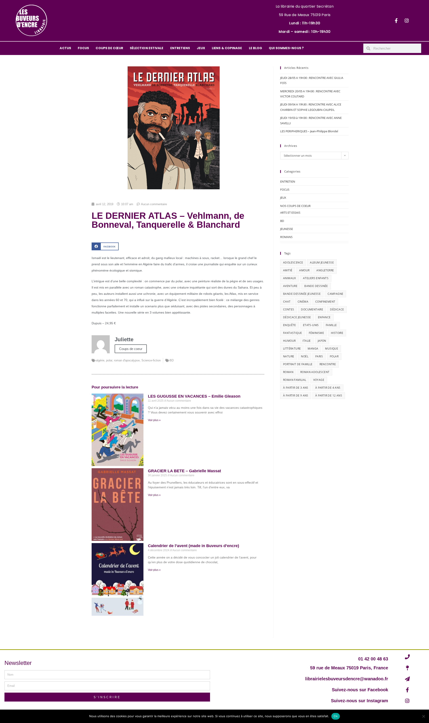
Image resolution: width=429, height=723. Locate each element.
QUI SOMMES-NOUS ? (286, 48)
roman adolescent (314, 372)
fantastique (292, 333)
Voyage (318, 380)
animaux (289, 278)
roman (288, 372)
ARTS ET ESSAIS (290, 213)
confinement (325, 302)
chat (287, 302)
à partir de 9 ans (295, 395)
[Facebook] (396, 20)
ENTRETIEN (287, 181)
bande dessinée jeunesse (302, 294)
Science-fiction (151, 360)
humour (289, 341)
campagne (335, 294)
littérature (292, 348)
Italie (307, 341)
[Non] (423, 716)
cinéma (303, 302)
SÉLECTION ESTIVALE (147, 48)
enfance (324, 317)
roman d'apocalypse (127, 360)
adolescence (293, 262)
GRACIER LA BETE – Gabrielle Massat (184, 471)
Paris (319, 356)
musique (331, 348)
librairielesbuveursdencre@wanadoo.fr (346, 678)
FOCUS (83, 48)
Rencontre (328, 364)
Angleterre (325, 270)
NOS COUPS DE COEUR (295, 206)
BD (172, 360)
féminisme (316, 333)
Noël (304, 356)
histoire (337, 333)
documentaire (312, 309)
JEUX (201, 48)
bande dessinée (316, 286)
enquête (289, 325)
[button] (105, 246)
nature (288, 356)
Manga (313, 348)
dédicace (337, 309)
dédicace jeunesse (297, 317)
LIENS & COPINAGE (227, 48)
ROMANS (286, 237)
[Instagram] (406, 20)
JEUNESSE (286, 229)
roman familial (294, 380)
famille (331, 325)
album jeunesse (322, 262)
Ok (336, 716)
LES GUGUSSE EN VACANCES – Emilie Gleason (194, 396)
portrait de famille (298, 364)
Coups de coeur (130, 349)
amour (304, 270)
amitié (287, 270)
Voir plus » (154, 420)
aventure (290, 286)
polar (109, 360)
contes (288, 309)
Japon (322, 341)
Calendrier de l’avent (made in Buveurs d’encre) (193, 546)
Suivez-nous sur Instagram (359, 700)
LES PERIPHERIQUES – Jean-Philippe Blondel (309, 131)
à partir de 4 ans (328, 388)
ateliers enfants (315, 278)
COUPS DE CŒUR (109, 48)
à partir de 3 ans (295, 388)
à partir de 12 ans (328, 395)
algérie (100, 360)
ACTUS (65, 48)
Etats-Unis (311, 325)
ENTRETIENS (180, 48)
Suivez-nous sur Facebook (360, 689)
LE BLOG (255, 48)
